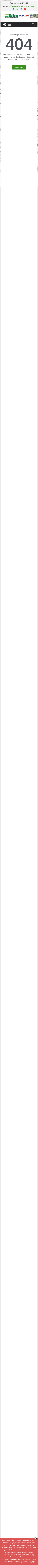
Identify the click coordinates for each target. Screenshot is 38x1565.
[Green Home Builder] (4, 24)
